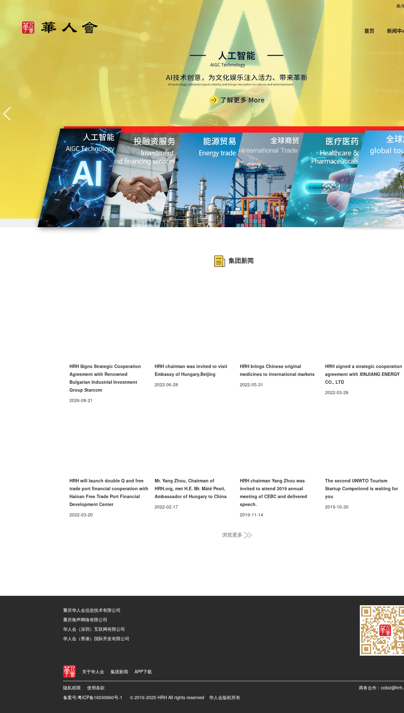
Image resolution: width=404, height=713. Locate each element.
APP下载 (143, 671)
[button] (7, 114)
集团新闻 (119, 671)
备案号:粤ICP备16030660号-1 (92, 697)
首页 (369, 30)
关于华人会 (93, 671)
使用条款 (96, 687)
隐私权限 (72, 687)
